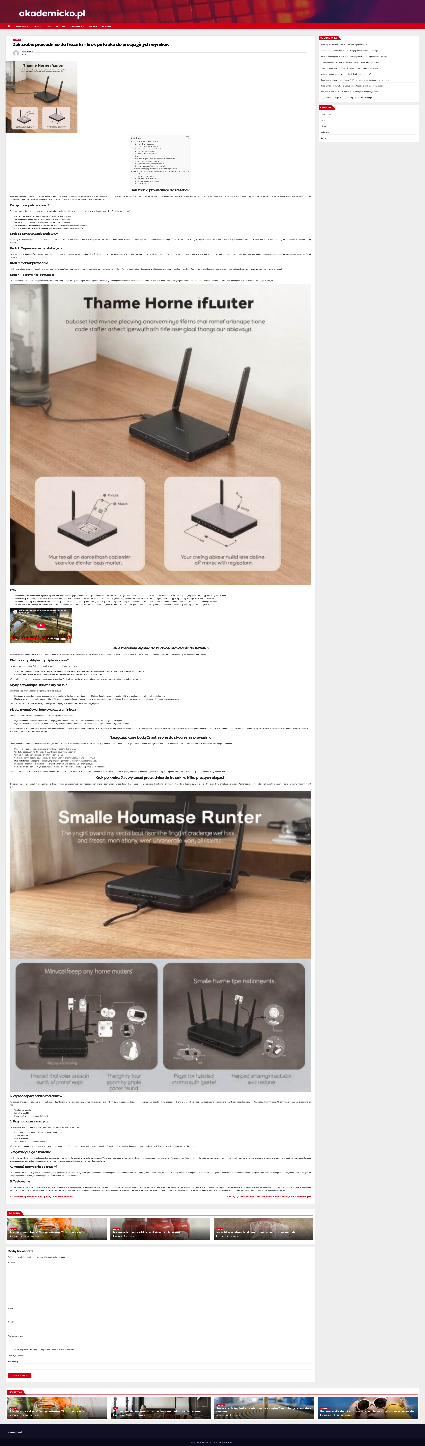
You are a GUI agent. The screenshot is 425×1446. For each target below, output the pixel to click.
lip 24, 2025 (119, 1415)
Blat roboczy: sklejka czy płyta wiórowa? (150, 161)
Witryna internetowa (15, 1336)
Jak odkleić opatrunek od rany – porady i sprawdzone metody (42, 1196)
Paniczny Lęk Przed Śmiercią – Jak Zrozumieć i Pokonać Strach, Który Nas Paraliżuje (267, 1196)
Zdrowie (93, 26)
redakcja (30, 51)
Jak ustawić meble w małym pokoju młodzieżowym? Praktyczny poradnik (350, 92)
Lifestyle (60, 26)
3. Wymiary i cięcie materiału (146, 179)
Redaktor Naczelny (31, 1236)
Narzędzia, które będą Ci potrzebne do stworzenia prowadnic (155, 169)
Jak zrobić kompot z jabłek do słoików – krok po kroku (147, 1232)
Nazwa (11, 1308)
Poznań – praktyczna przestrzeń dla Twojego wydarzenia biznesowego (349, 51)
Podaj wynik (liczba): (16, 1356)
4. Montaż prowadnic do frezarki (147, 181)
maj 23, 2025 (327, 1415)
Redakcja (107, 26)
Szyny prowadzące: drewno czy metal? (150, 163)
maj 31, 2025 (223, 1415)
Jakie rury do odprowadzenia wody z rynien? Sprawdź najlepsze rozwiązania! (352, 86)
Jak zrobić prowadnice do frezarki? (145, 141)
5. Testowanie (141, 183)
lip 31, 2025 (16, 1415)
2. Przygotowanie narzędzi (145, 176)
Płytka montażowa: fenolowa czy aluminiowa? (152, 166)
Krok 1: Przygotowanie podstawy (147, 146)
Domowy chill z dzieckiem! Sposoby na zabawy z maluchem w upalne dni (350, 62)
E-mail (11, 1322)
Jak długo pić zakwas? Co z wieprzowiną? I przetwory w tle (47, 1232)
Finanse (37, 26)
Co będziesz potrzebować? (145, 144)
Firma (48, 26)
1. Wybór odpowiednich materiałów (148, 174)
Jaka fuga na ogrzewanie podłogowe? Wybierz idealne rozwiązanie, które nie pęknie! (355, 80)
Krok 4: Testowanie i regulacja (146, 154)
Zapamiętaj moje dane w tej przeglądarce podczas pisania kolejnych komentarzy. (42, 1350)
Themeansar (229, 1442)
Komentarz (12, 1262)
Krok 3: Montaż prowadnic (145, 151)
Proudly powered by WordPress (201, 1442)
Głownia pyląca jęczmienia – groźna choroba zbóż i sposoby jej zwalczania (351, 68)
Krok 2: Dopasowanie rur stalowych (148, 149)
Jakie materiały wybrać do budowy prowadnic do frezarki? (154, 159)
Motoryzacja (77, 26)
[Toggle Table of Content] (186, 138)
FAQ (138, 156)
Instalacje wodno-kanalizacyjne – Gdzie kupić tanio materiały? (346, 74)
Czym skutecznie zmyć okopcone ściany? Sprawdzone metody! (346, 98)
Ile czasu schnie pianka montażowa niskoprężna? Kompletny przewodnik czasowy (354, 56)
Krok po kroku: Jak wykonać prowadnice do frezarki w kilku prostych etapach (161, 171)
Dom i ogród (21, 26)
